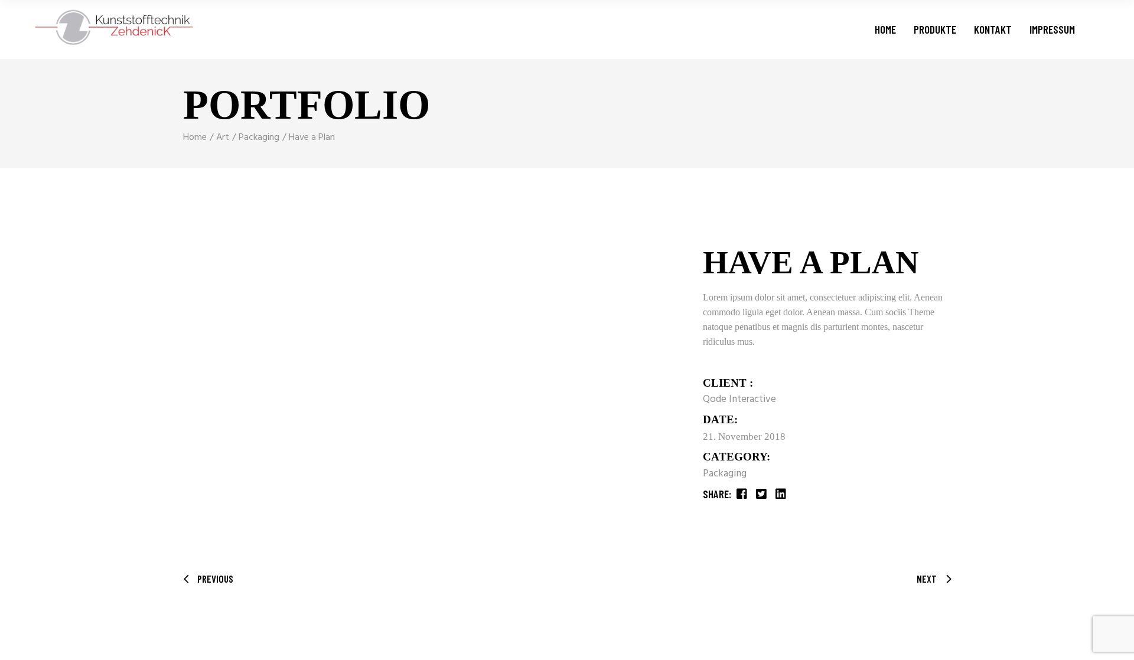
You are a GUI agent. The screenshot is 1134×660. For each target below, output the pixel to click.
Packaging (725, 473)
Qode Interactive (739, 399)
